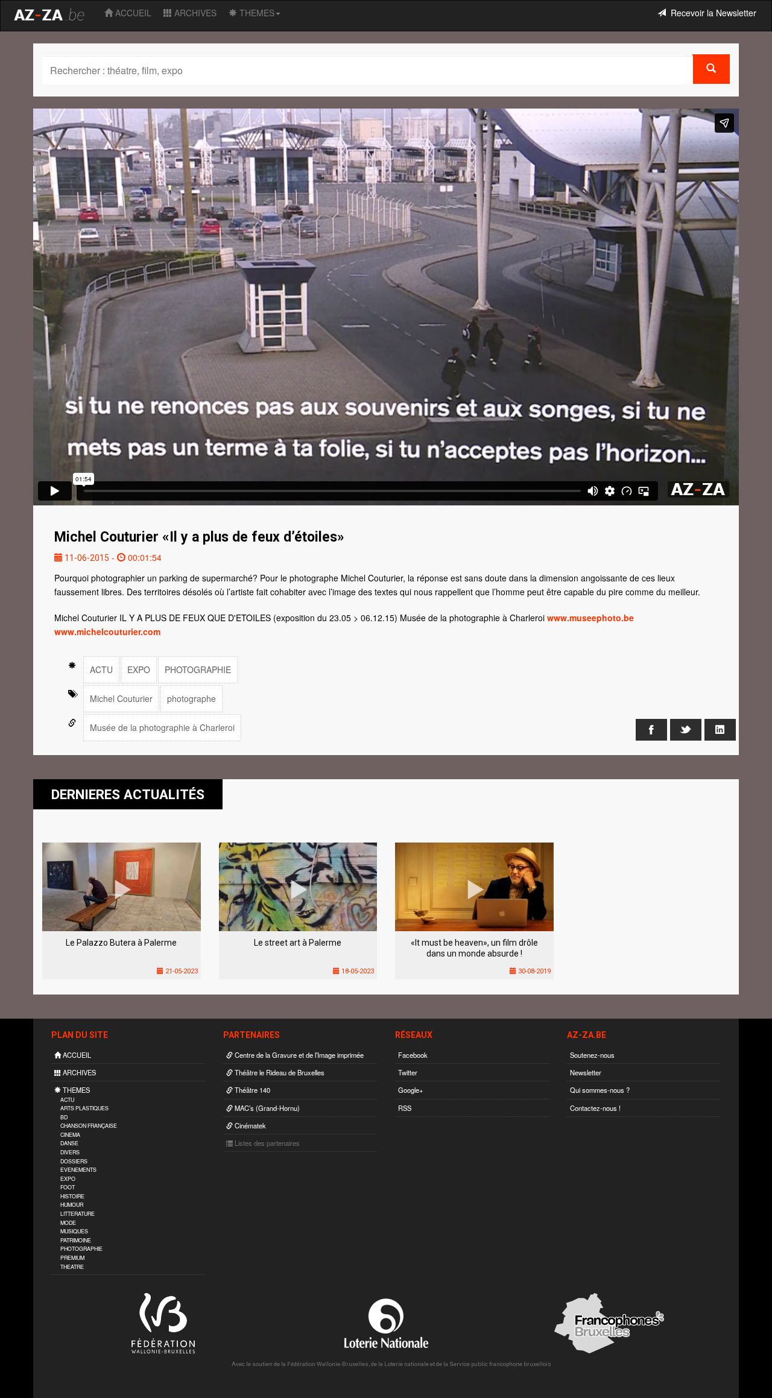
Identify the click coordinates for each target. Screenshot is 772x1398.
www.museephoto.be (590, 618)
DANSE (69, 1143)
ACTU (101, 669)
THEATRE (72, 1267)
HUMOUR (71, 1205)
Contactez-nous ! (595, 1108)
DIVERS (70, 1152)
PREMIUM (72, 1258)
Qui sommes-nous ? (600, 1090)
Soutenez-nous (592, 1055)
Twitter (407, 1072)
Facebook (413, 1055)
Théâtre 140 (251, 1090)
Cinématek (249, 1125)
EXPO (138, 669)
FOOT (67, 1187)
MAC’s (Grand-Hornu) (266, 1108)
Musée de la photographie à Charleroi (162, 727)
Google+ (410, 1090)
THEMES (255, 13)
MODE (68, 1223)
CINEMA (70, 1135)
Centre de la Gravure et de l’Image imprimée (298, 1055)
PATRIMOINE (75, 1240)
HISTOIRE (72, 1196)
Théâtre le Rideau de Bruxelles (278, 1072)
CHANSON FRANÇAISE (88, 1126)
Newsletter (585, 1072)
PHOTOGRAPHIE (198, 669)
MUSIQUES (74, 1231)
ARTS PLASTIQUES (84, 1108)
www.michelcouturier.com (107, 631)
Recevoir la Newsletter (711, 13)
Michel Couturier (121, 698)
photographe (191, 698)
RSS (404, 1108)
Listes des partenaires (266, 1143)
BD (64, 1117)
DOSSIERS (73, 1161)
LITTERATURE (77, 1214)
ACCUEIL (132, 13)
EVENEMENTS (78, 1170)
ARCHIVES (194, 13)
